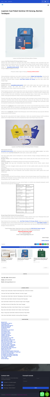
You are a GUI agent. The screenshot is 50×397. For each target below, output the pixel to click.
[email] (45, 1)
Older (45, 267)
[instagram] (43, 1)
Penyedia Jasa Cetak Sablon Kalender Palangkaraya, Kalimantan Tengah (16, 296)
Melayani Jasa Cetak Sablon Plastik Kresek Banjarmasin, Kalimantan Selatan (17, 290)
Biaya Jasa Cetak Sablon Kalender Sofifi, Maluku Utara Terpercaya (15, 309)
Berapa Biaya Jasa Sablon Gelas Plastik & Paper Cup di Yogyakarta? (15, 307)
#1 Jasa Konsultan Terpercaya (22, 394)
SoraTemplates (7, 394)
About (6, 1)
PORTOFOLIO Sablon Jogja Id (38, 228)
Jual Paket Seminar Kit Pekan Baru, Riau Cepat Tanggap (13, 304)
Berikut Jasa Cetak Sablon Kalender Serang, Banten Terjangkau (7, 259)
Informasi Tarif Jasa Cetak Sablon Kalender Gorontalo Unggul (14, 293)
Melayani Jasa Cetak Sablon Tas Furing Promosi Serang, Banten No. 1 (41, 259)
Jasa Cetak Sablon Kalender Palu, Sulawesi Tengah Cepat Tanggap (15, 301)
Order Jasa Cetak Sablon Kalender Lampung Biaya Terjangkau (14, 315)
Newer (4, 267)
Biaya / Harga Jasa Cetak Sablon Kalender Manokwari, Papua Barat (15, 312)
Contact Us (10, 1)
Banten (3, 244)
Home (2, 1)
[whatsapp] (48, 1)
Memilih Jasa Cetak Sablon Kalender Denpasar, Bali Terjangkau (14, 298)
